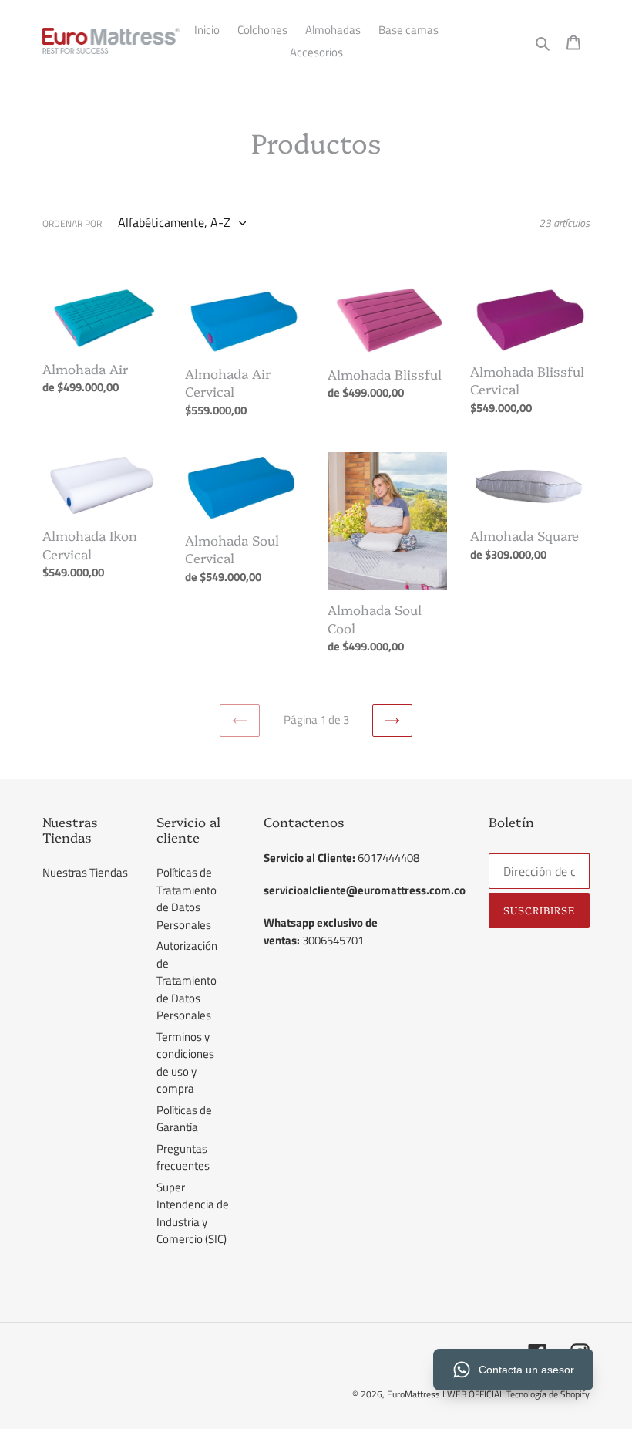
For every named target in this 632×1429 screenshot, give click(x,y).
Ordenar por (72, 224)
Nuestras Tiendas (85, 872)
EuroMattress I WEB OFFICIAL (446, 1394)
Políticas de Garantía (184, 1119)
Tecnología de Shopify (548, 1394)
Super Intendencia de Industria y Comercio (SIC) (192, 1213)
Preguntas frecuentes (183, 1157)
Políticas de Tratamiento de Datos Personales (186, 898)
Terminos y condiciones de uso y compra (185, 1063)
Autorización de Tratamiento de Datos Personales (186, 980)
